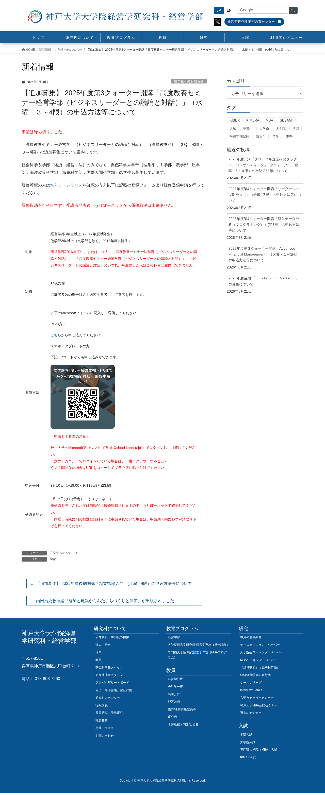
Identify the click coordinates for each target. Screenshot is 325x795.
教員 (98, 660)
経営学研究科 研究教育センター (252, 22)
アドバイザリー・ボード (112, 682)
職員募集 (101, 720)
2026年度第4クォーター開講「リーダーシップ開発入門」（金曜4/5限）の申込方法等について (265, 194)
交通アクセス (104, 728)
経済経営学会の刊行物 (255, 675)
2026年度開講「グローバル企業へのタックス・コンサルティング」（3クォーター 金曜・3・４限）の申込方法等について (263, 165)
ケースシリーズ (251, 682)
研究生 (291, 137)
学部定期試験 (239, 137)
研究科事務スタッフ (109, 667)
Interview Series (251, 690)
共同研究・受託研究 (109, 713)
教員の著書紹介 (251, 637)
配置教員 (174, 702)
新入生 (261, 137)
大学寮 (264, 128)
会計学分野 (175, 686)
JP (219, 10)
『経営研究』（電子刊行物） (260, 667)
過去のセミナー (251, 713)
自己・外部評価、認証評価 (113, 690)
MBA (269, 120)
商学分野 (174, 694)
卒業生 (248, 128)
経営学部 (174, 637)
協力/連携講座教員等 (182, 709)
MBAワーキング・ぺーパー (258, 660)
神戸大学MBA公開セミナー (258, 705)
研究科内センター (107, 698)
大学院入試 (247, 742)
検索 (293, 10)
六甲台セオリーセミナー (257, 698)
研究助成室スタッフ (109, 675)
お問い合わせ (104, 735)
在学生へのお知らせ (189, 81)
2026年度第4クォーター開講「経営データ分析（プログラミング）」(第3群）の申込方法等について (264, 224)
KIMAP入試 (248, 757)
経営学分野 (175, 679)
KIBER (235, 120)
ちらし (56, 185)
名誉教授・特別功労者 (183, 724)
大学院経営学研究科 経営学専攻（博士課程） (199, 645)
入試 (233, 128)
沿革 (98, 652)
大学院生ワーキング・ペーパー (261, 652)
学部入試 (246, 734)
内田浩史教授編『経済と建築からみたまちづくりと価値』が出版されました (105, 601)
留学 (275, 137)
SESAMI (286, 120)
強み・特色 (103, 645)
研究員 (172, 717)
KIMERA (252, 120)
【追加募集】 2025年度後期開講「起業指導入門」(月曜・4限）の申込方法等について (114, 583)
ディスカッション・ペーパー (260, 645)
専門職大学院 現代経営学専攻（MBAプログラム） (197, 655)
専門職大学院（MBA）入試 (258, 749)
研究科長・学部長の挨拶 (112, 637)
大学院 (281, 128)
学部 (53, 559)
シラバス (74, 185)
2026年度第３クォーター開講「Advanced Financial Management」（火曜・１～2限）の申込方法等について (264, 254)
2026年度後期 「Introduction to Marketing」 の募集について (264, 281)
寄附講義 (101, 705)
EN (229, 10)
